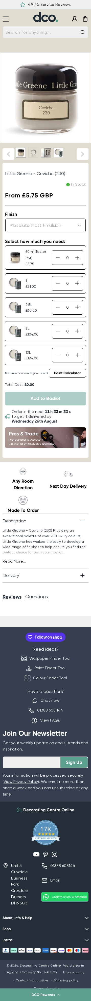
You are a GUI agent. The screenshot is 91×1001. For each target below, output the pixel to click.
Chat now (49, 700)
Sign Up (74, 762)
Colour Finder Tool (50, 678)
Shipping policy (66, 980)
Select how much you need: (35, 241)
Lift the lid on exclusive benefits (31, 443)
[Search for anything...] (82, 32)
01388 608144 (62, 865)
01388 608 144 (50, 710)
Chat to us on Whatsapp (69, 897)
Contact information (32, 980)
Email (55, 880)
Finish (11, 214)
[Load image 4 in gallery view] (59, 153)
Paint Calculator (67, 373)
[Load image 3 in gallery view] (46, 153)
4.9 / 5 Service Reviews (49, 4)
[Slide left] (8, 154)
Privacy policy (73, 972)
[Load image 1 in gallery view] (21, 153)
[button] (45, 994)
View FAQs (50, 720)
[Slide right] (82, 154)
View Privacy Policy (21, 781)
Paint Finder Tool (50, 667)
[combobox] (45, 32)
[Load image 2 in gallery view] (33, 153)
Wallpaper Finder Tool (49, 658)
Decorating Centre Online (40, 965)
